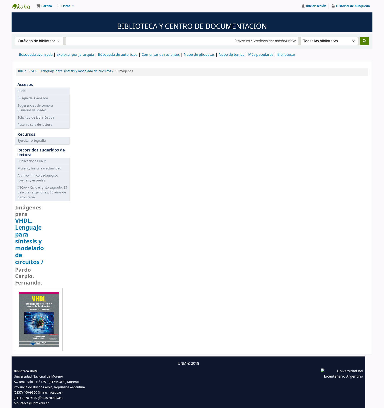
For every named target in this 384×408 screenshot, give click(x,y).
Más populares (260, 54)
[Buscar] (364, 41)
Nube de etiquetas (199, 54)
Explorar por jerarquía (75, 54)
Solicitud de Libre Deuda (36, 117)
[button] (44, 6)
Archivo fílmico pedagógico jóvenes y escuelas (38, 178)
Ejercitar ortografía (32, 140)
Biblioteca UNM (23, 6)
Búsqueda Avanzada (33, 98)
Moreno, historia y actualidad (39, 168)
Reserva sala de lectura (35, 124)
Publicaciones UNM (32, 161)
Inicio (22, 71)
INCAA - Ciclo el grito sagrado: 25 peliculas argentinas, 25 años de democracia (42, 192)
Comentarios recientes (161, 54)
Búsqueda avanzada (36, 54)
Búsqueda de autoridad (118, 54)
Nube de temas (231, 54)
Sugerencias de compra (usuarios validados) (35, 108)
